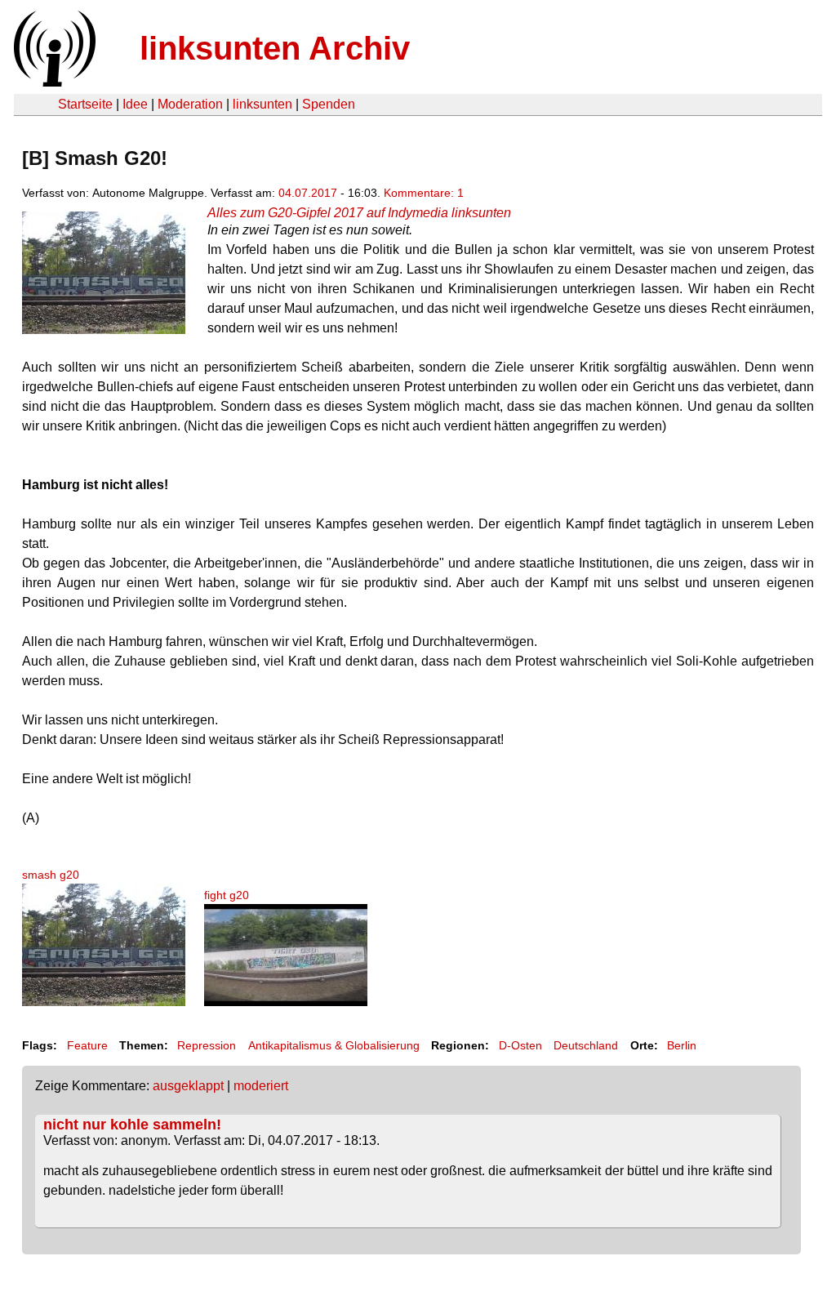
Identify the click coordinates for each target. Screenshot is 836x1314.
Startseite (85, 104)
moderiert (260, 1086)
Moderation (190, 104)
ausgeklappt (188, 1086)
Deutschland (586, 1045)
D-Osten (520, 1045)
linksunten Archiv (275, 48)
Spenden (328, 104)
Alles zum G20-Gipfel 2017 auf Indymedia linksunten (359, 213)
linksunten (262, 104)
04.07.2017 (307, 192)
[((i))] (53, 82)
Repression (206, 1045)
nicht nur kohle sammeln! (132, 1124)
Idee (135, 104)
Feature (87, 1045)
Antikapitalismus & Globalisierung (334, 1045)
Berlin (681, 1045)
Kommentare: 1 (424, 192)
